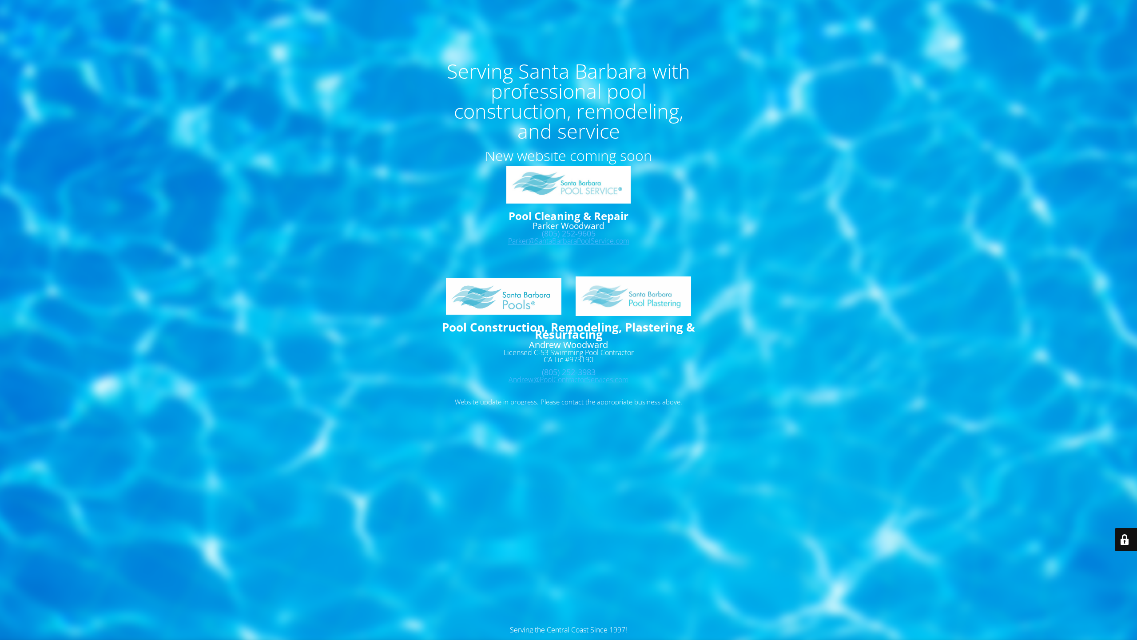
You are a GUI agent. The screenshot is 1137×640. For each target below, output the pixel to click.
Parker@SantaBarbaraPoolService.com (568, 241)
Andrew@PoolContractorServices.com (568, 379)
